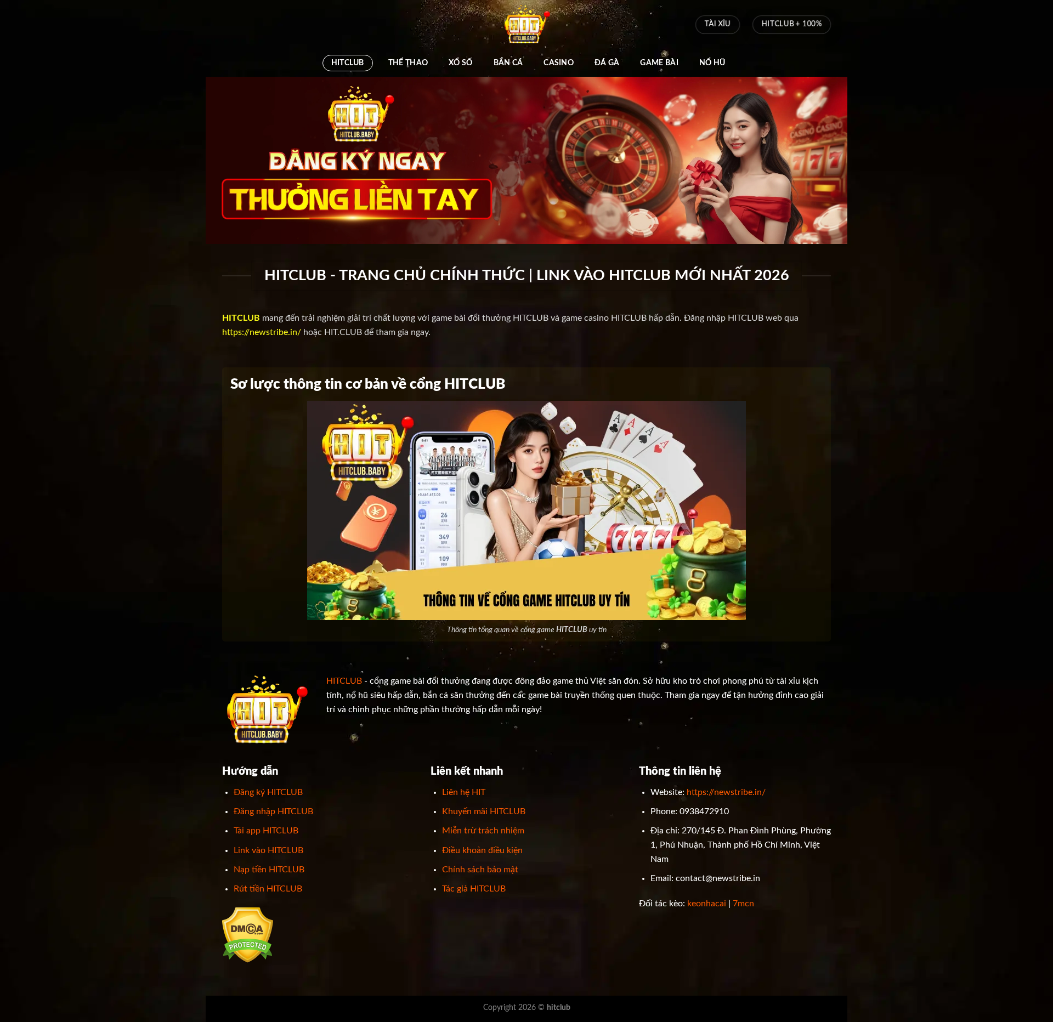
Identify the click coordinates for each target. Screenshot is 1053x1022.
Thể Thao (408, 63)
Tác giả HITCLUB (474, 888)
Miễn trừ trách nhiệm (483, 830)
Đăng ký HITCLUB (268, 792)
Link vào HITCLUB (268, 850)
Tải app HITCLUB (266, 830)
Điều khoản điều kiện (482, 850)
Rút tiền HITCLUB (268, 888)
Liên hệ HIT (463, 792)
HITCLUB (347, 63)
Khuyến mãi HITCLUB (483, 811)
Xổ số (460, 63)
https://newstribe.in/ (261, 332)
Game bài (659, 63)
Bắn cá (508, 63)
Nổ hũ (712, 63)
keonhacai (706, 903)
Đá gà (607, 63)
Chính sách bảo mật (480, 869)
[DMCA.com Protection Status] (247, 934)
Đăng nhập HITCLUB (273, 811)
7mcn (743, 903)
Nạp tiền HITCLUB (269, 869)
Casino (559, 63)
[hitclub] (526, 24)
